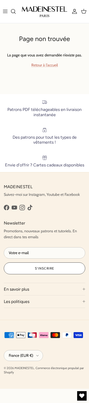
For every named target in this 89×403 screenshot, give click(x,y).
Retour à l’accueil (44, 65)
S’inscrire (44, 268)
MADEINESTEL (24, 368)
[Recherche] (15, 11)
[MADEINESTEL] (44, 11)
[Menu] (5, 11)
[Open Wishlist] (82, 396)
